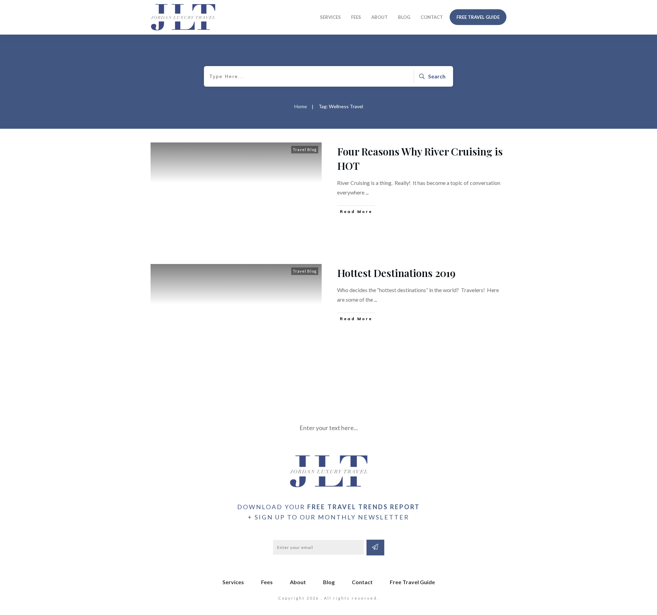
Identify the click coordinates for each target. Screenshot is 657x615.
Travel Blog (305, 149)
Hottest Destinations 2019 (396, 273)
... (367, 192)
